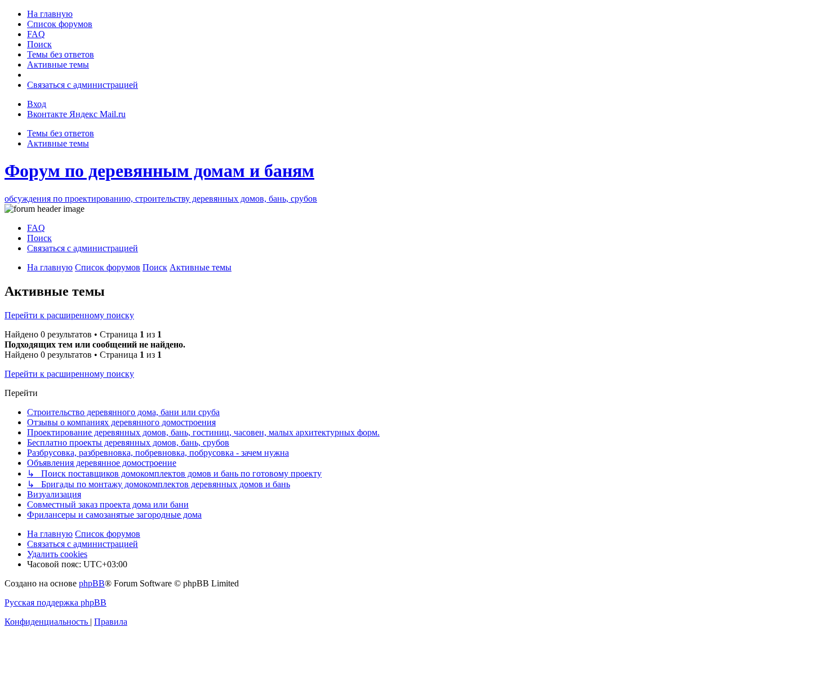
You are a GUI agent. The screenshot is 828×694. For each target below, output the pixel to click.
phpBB (92, 583)
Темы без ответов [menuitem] (60, 133)
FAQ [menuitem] (36, 228)
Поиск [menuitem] (39, 238)
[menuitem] (50, 14)
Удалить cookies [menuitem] (57, 554)
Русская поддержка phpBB (55, 602)
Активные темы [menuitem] (58, 143)
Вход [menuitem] (36, 104)
